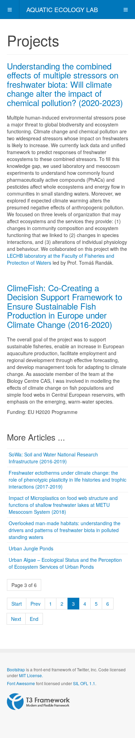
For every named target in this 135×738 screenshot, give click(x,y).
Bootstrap (16, 669)
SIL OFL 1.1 (84, 683)
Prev (35, 603)
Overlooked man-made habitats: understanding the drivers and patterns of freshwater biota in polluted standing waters (64, 530)
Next (16, 618)
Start (16, 603)
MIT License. (31, 675)
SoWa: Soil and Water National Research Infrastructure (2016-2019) (53, 458)
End (34, 618)
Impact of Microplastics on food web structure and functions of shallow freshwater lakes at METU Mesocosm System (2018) (63, 504)
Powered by (38, 701)
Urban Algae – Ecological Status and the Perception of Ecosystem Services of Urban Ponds (65, 563)
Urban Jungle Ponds (31, 548)
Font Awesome (21, 683)
